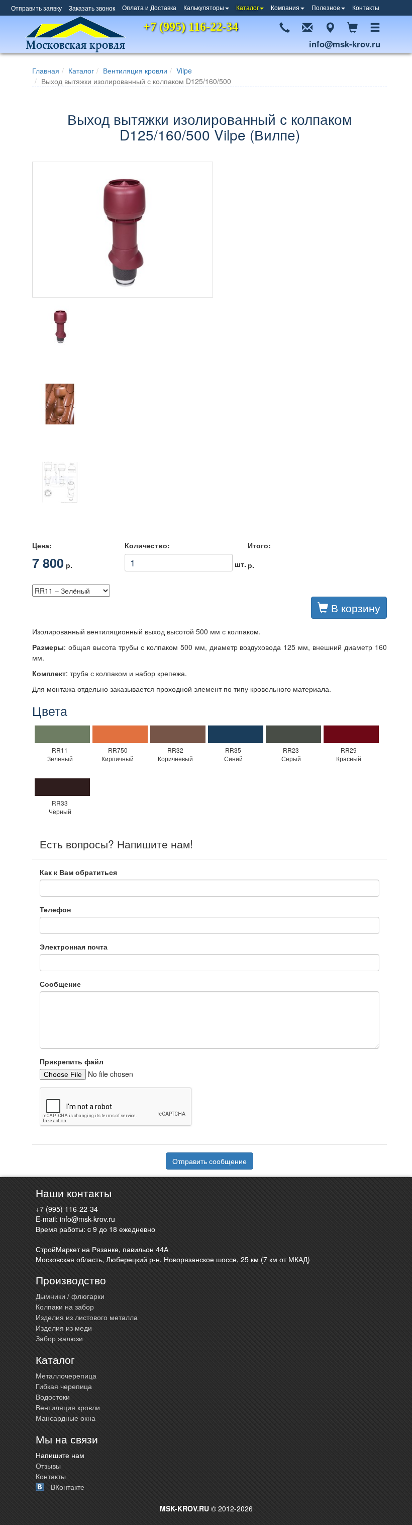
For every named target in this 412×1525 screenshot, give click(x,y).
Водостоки (53, 1397)
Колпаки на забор (65, 1306)
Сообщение (60, 984)
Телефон (55, 909)
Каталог (247, 7)
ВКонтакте (67, 1487)
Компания (285, 7)
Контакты (365, 7)
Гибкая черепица (64, 1386)
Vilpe (184, 70)
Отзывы (48, 1466)
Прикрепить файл (72, 1061)
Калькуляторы (203, 7)
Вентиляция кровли (135, 70)
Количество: (147, 545)
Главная (45, 70)
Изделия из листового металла (87, 1317)
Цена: (42, 545)
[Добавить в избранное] (386, 8)
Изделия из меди (64, 1328)
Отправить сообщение (209, 1161)
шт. (179, 560)
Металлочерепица (66, 1375)
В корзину (354, 607)
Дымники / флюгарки (70, 1296)
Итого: (259, 545)
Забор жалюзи (59, 1338)
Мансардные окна (65, 1418)
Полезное (326, 7)
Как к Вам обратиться (78, 872)
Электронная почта (74, 946)
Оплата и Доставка (149, 7)
